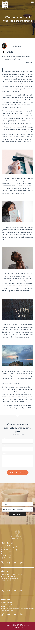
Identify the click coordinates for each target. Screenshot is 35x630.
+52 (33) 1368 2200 (7, 610)
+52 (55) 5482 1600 (7, 556)
